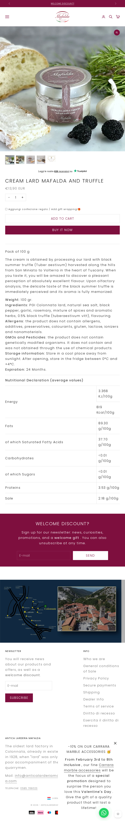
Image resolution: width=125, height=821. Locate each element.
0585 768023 (28, 788)
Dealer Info (93, 699)
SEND (90, 555)
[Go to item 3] (30, 159)
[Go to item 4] (41, 159)
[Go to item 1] (9, 159)
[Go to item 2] (20, 159)
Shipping (91, 692)
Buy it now (62, 230)
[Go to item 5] (51, 158)
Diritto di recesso (99, 713)
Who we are (94, 659)
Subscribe (19, 698)
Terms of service (98, 706)
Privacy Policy (96, 678)
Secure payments (99, 685)
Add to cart (62, 218)
